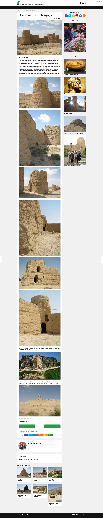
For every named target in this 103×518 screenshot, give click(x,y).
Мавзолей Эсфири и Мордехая (72, 165)
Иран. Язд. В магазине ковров (72, 53)
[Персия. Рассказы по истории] (75, 66)
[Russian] (101, 1)
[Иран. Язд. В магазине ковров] (75, 37)
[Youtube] (76, 15)
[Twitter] (69, 15)
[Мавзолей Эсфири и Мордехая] (75, 150)
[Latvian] (100, 1)
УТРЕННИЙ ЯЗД (68, 113)
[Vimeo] (73, 15)
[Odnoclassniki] (84, 15)
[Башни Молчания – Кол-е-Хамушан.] (75, 124)
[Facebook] (66, 15)
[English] (98, 1)
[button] (80, 3)
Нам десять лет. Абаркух (22, 479)
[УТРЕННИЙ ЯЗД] (75, 104)
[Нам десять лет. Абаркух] (24, 472)
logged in (27, 459)
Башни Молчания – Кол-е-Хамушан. (73, 133)
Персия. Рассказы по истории (72, 74)
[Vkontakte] (80, 15)
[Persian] (96, 1)
